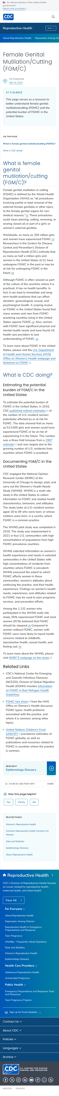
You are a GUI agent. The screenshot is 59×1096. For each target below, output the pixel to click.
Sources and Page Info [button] (22, 783)
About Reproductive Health (17, 38)
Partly (21, 802)
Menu (50, 28)
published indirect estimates (28, 411)
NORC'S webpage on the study (29, 658)
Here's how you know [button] (14, 8)
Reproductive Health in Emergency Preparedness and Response (23, 929)
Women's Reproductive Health (21, 824)
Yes (8, 802)
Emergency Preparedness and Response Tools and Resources (29, 993)
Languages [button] (11, 1048)
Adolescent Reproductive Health (22, 972)
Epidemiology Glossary (17, 847)
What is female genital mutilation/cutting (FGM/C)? (29, 143)
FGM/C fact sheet (17, 701)
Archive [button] (8, 1057)
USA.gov (20, 1088)
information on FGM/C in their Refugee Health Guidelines (29, 690)
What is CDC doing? (13, 150)
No (34, 802)
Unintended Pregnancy (17, 978)
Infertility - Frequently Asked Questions (25, 941)
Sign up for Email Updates (23, 1012)
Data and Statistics (15, 841)
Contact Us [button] (11, 1021)
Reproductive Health (17, 28)
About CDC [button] (11, 1030)
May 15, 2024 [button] (16, 82)
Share (50, 783)
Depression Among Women (19, 921)
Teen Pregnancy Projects (18, 1000)
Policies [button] (8, 1039)
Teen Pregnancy (13, 935)
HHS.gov (7, 1088)
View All (11, 900)
